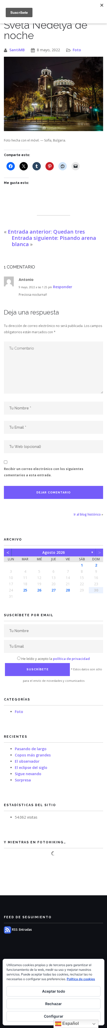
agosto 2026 (53, 552)
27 (53, 590)
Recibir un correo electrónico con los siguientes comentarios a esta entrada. (43, 472)
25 (25, 590)
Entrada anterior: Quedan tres (46, 231)
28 (68, 590)
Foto (77, 49)
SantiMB (17, 49)
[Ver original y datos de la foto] (53, 94)
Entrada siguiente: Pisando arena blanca (54, 241)
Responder (62, 286)
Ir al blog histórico (87, 514)
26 (39, 590)
